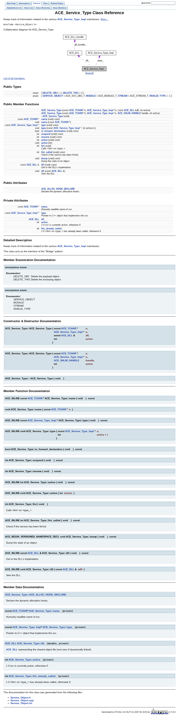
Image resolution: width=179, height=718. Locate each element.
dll (42, 164)
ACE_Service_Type (51, 110)
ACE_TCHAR (76, 110)
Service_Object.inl (21, 703)
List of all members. (14, 78)
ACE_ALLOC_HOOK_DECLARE (58, 189)
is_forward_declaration (53, 131)
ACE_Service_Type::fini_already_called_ (33, 676)
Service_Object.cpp (22, 700)
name (44, 119)
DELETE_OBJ (50, 93)
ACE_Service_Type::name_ (45, 610)
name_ (44, 206)
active (44, 140)
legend (89, 73)
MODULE (91, 96)
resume (45, 137)
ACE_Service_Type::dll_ (31, 643)
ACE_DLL (129, 110)
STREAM (122, 96)
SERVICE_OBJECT (53, 96)
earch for (146, 3)
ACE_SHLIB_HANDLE (129, 113)
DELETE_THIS (70, 93)
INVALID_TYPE (157, 96)
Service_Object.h (20, 697)
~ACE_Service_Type (52, 116)
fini (43, 146)
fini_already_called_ (52, 228)
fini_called (46, 152)
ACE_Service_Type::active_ (25, 659)
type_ (44, 213)
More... (104, 19)
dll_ (43, 219)
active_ (45, 222)
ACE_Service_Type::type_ (58, 627)
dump (44, 158)
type (43, 125)
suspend (46, 134)
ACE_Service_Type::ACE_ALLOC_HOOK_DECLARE (35, 594)
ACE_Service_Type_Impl (71, 19)
